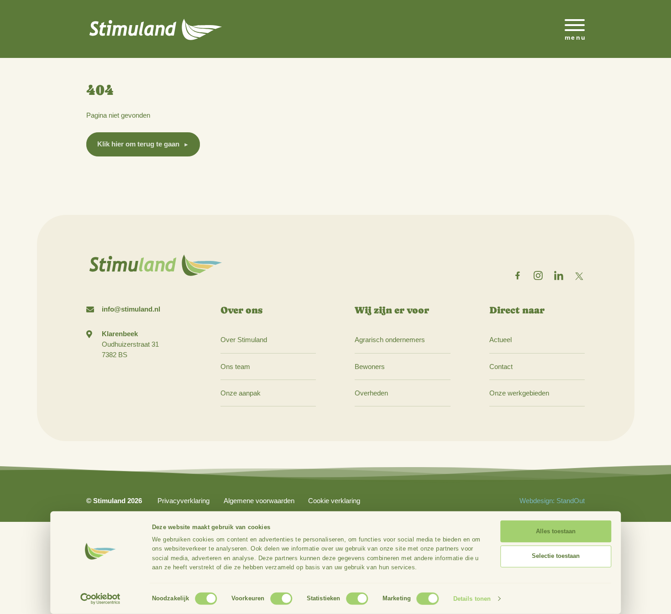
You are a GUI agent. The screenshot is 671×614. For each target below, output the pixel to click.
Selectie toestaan (556, 555)
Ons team (235, 366)
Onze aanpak (240, 393)
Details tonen (472, 598)
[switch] (281, 598)
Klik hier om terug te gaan (138, 144)
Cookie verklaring (334, 501)
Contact (501, 366)
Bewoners (370, 366)
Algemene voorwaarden (259, 501)
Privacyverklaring (183, 501)
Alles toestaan (556, 531)
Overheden (371, 393)
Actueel (500, 339)
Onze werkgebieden (519, 393)
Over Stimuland (243, 339)
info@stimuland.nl (131, 309)
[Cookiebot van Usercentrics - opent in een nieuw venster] (101, 599)
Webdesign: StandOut (552, 501)
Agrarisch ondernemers (390, 339)
